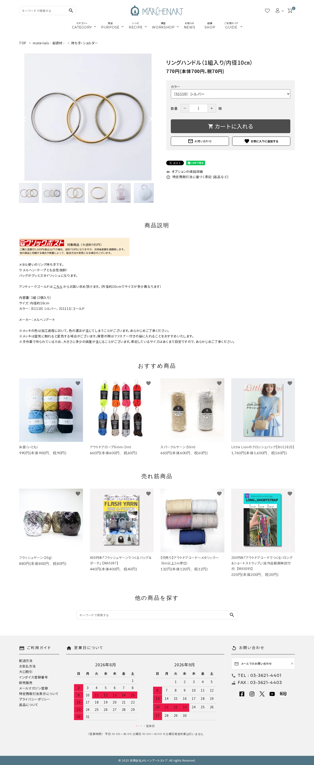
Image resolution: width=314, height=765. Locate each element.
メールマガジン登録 (33, 688)
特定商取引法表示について (39, 693)
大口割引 (26, 671)
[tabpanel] (88, 117)
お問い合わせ (200, 141)
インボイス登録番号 (33, 677)
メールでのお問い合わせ (253, 663)
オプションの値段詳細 (184, 171)
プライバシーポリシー (34, 699)
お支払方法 (27, 666)
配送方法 (26, 660)
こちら (58, 286)
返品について (28, 704)
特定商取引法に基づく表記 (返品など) (197, 176)
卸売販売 (26, 682)
